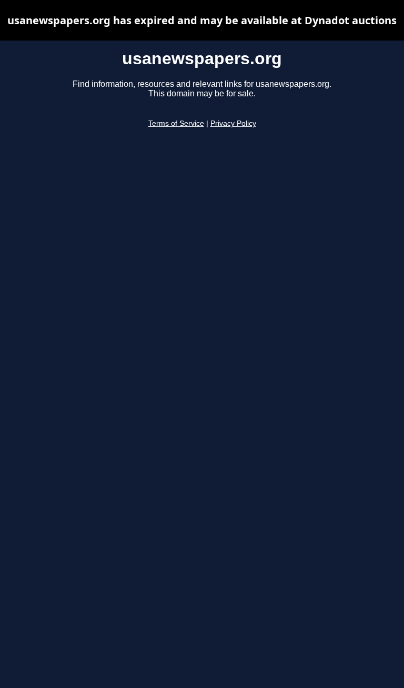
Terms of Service (176, 123)
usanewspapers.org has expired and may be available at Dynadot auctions (202, 20)
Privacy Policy (233, 123)
